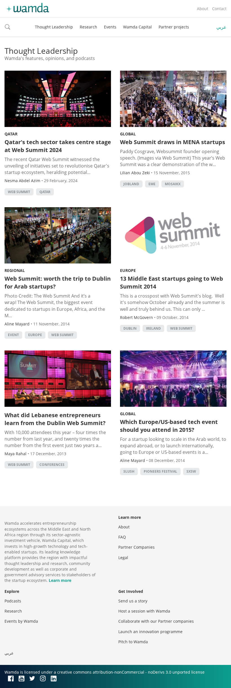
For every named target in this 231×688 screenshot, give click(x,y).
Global (128, 134)
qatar (44, 191)
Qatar (11, 134)
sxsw (191, 471)
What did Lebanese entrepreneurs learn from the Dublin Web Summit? (55, 419)
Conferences (52, 464)
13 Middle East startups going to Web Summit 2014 (171, 282)
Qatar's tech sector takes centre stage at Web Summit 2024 (58, 146)
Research (88, 27)
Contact (219, 8)
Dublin (130, 328)
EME (152, 184)
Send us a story (132, 601)
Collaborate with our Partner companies (156, 621)
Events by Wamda (21, 621)
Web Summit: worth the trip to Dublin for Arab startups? (58, 282)
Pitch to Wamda (133, 641)
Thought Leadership (54, 27)
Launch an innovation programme (150, 631)
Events (110, 27)
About (202, 8)
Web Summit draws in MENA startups (172, 142)
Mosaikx (173, 184)
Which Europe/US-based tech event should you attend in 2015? (169, 426)
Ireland (153, 328)
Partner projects (174, 27)
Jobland (131, 184)
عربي (221, 27)
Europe (35, 334)
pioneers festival (160, 471)
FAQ (122, 537)
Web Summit (19, 191)
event (13, 334)
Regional (15, 270)
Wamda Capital (137, 27)
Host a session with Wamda (144, 611)
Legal (123, 557)
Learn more (60, 580)
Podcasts (13, 601)
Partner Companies (136, 547)
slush (128, 471)
